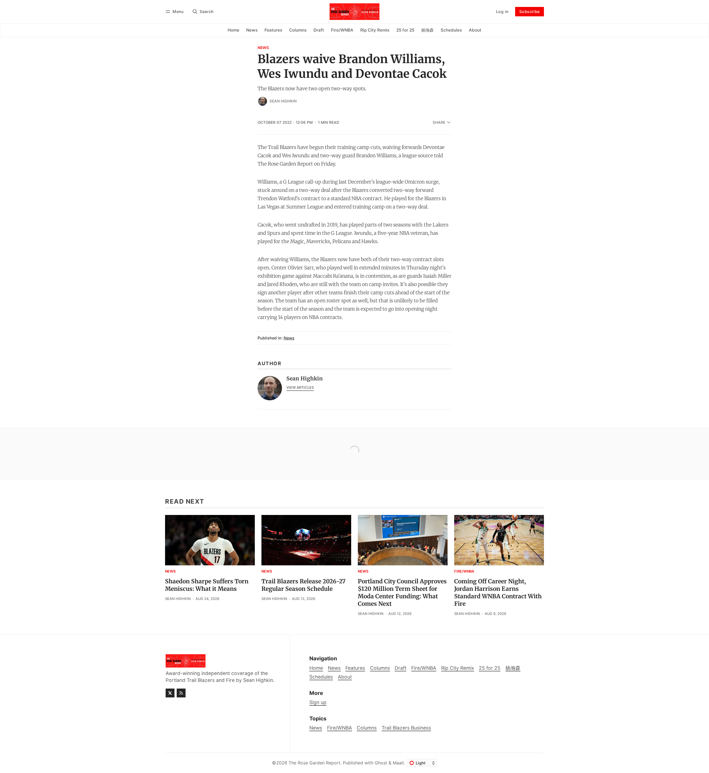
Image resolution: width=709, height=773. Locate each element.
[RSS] (181, 693)
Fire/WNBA (464, 571)
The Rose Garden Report (314, 763)
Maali (398, 763)
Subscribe (529, 11)
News (263, 48)
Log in (502, 11)
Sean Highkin (283, 101)
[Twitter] (170, 693)
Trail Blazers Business (406, 728)
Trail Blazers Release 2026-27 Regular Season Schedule (303, 585)
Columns (367, 728)
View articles (300, 387)
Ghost (381, 763)
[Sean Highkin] (263, 101)
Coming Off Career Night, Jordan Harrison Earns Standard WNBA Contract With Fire (498, 592)
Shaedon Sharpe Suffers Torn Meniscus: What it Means (206, 585)
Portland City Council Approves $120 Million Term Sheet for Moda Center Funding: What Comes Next (402, 592)
